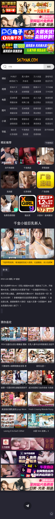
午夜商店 (25, 129)
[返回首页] (51, 513)
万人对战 (37, 76)
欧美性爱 (49, 98)
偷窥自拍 (13, 108)
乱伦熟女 (37, 102)
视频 (4, 89)
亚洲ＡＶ (13, 87)
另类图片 (49, 113)
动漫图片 (49, 108)
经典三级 (25, 102)
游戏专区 (49, 76)
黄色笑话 (37, 123)
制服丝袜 (13, 102)
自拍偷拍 (25, 87)
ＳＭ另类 (49, 91)
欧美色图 (37, 108)
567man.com (27, 60)
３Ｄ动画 (49, 87)
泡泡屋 (25, 134)
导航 (4, 131)
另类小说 (25, 123)
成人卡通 (37, 98)
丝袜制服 (25, 91)
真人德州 (25, 76)
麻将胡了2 (13, 81)
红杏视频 (13, 134)
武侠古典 (49, 119)
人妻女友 (37, 119)
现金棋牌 (37, 81)
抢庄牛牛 (49, 81)
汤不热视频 (49, 129)
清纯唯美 (25, 113)
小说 (4, 121)
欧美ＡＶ (37, 87)
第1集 (5, 269)
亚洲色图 (25, 108)
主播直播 (37, 91)
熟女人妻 (13, 91)
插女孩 (13, 129)
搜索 (49, 66)
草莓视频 (37, 129)
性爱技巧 (49, 123)
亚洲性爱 (13, 98)
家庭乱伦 (25, 119)
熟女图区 (37, 113)
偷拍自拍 (25, 98)
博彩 (4, 78)
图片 (4, 110)
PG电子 (14, 76)
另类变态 (49, 102)
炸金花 (25, 81)
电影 (4, 99)
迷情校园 (13, 123)
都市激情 (13, 119)
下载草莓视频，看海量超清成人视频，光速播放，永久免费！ (27, 262)
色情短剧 (37, 134)
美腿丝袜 (13, 113)
